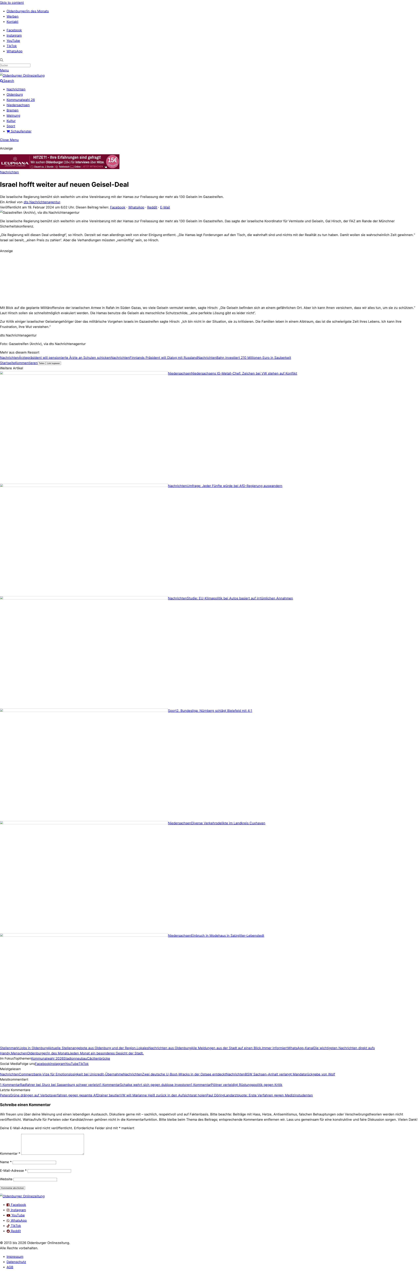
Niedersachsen (18, 105)
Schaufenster (21, 131)
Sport (11, 126)
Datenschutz (16, 1262)
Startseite (7, 363)
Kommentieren (26, 363)
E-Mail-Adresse (13, 1171)
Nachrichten (16, 89)
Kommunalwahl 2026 (47, 1058)
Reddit (152, 207)
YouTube (13, 41)
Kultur (11, 121)
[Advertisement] (210, 279)
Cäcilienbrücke (98, 1058)
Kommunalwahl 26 (21, 100)
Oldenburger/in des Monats (28, 11)
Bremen (13, 110)
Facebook (14, 30)
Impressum (15, 1257)
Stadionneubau (75, 1058)
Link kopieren (53, 363)
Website (6, 1179)
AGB (10, 1267)
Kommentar (10, 1153)
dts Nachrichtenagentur (42, 202)
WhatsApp (14, 51)
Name (6, 1162)
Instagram (14, 35)
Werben (13, 16)
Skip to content (12, 3)
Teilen (41, 363)
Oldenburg (15, 95)
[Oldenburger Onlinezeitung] (22, 1196)
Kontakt (12, 22)
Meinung (13, 116)
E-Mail (165, 207)
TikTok (12, 46)
